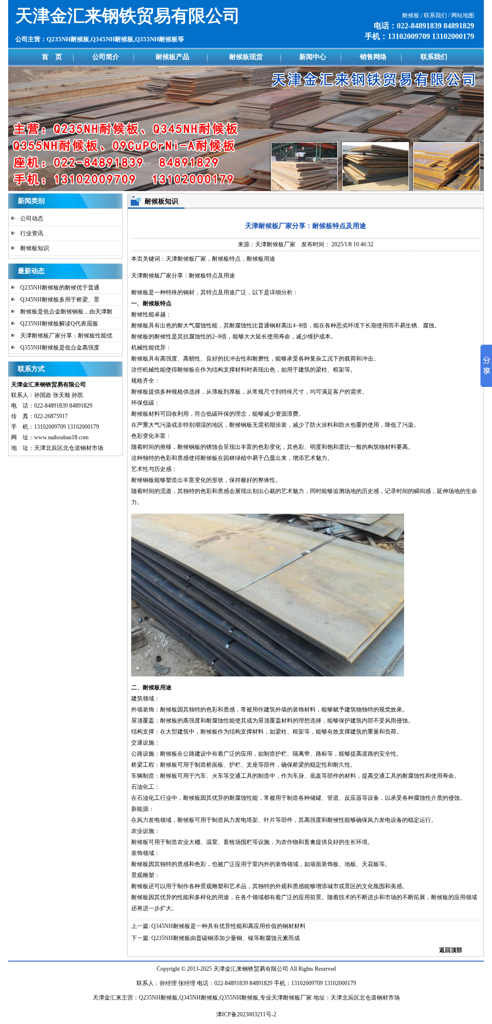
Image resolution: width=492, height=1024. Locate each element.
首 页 (52, 56)
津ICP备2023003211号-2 (246, 1014)
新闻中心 (312, 56)
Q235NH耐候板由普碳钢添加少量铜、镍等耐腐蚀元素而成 (225, 938)
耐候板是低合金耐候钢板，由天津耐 (66, 311)
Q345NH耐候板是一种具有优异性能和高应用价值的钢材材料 (228, 926)
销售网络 (373, 56)
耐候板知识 (34, 248)
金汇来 (233, 968)
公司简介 (105, 56)
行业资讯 (31, 233)
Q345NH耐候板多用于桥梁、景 (59, 299)
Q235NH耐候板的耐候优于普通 (59, 287)
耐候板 (139, 897)
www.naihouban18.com (61, 437)
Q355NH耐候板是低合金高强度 (59, 347)
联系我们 (433, 56)
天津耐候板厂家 (275, 244)
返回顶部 (450, 950)
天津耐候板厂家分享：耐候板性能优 (66, 335)
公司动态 (31, 218)
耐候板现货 (246, 56)
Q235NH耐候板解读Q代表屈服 (59, 323)
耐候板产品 (172, 56)
